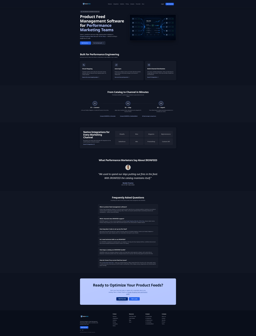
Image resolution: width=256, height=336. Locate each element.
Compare (132, 4)
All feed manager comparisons (149, 116)
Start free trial (170, 4)
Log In (162, 4)
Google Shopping (85, 36)
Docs (143, 4)
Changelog (115, 323)
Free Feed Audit (132, 316)
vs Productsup (148, 316)
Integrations (116, 4)
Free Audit (138, 4)
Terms (163, 323)
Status (114, 325)
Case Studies (132, 318)
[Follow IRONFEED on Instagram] (82, 330)
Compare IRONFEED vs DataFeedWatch (129, 116)
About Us (164, 316)
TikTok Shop (102, 36)
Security (163, 320)
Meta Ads (93, 36)
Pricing (127, 4)
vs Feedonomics (148, 320)
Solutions (122, 4)
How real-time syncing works (121, 77)
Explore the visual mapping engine (90, 77)
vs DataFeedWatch (149, 323)
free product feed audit (108, 262)
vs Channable (148, 322)
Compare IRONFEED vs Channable (107, 116)
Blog (130, 320)
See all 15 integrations (152, 77)
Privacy (163, 322)
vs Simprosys (148, 318)
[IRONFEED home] (87, 4)
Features (110, 4)
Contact (163, 318)
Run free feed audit (97, 43)
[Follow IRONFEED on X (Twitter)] (80, 330)
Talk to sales (134, 299)
